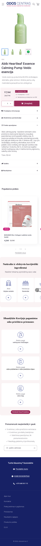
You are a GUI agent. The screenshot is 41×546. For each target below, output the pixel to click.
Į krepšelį (28, 103)
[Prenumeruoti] (34, 448)
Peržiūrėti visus (20, 253)
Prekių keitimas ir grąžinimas (14, 507)
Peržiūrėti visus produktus (20, 412)
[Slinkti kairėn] (16, 249)
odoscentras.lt (23, 541)
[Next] (37, 290)
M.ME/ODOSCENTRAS (21, 476)
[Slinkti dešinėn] (25, 249)
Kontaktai (7, 501)
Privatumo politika (10, 522)
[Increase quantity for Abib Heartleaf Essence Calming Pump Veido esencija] (11, 104)
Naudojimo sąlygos (11, 517)
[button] (3, 4)
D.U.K (6, 527)
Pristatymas (8, 512)
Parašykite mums (22, 469)
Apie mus (7, 496)
